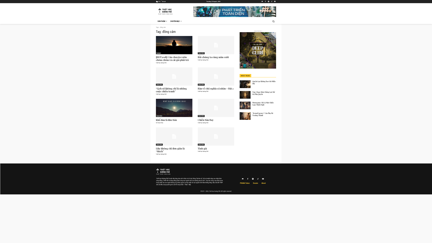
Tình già (202, 148)
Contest (159, 53)
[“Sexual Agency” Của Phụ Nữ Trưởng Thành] (245, 116)
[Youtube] (274, 1)
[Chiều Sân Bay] (216, 108)
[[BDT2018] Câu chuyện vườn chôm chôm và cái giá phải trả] (174, 45)
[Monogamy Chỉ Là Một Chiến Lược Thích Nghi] (245, 105)
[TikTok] (271, 1)
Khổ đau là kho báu (166, 119)
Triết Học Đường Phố (161, 63)
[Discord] (262, 1)
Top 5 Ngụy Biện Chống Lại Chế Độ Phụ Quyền (263, 93)
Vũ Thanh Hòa (159, 123)
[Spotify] (268, 1)
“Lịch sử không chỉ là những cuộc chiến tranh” (171, 90)
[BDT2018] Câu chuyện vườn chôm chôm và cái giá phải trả (172, 58)
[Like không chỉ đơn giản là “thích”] (174, 136)
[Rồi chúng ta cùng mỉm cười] (216, 45)
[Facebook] (265, 1)
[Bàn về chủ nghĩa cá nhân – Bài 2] (216, 76)
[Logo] (163, 170)
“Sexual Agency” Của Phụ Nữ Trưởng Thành (262, 114)
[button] (273, 21)
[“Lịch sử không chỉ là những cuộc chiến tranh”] (174, 76)
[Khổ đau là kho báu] (174, 108)
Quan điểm (201, 53)
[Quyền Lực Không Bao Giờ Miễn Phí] (245, 84)
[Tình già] (216, 136)
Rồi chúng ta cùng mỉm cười (213, 57)
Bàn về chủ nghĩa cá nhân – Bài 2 (215, 88)
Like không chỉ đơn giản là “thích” (170, 150)
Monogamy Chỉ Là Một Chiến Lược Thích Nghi (262, 104)
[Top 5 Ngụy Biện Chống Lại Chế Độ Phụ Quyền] (245, 95)
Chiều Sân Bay (206, 119)
